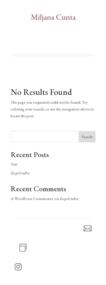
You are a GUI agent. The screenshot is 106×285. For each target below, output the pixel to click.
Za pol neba (20, 172)
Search (87, 136)
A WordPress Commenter (32, 198)
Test (14, 164)
